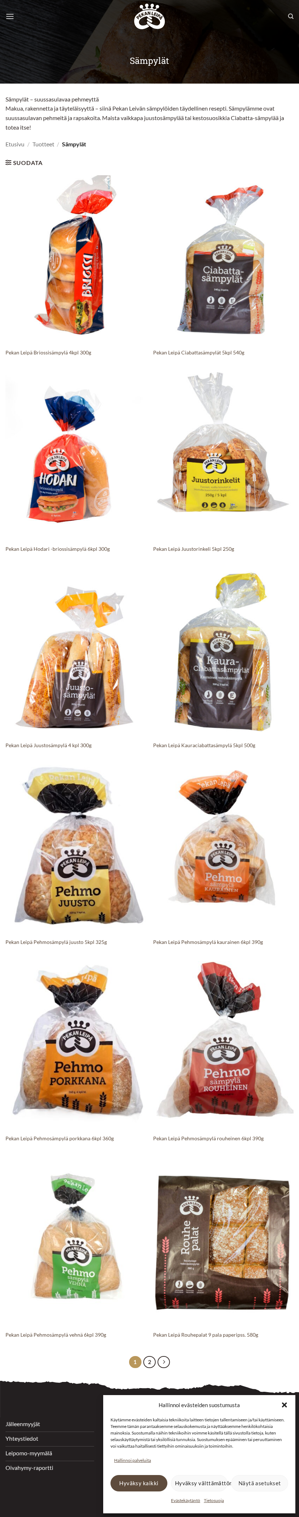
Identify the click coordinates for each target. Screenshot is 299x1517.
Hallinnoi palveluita (132, 1460)
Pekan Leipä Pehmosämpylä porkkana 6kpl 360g (59, 1138)
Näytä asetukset (259, 1483)
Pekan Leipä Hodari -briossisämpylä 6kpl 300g (57, 549)
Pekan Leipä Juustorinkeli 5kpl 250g (193, 549)
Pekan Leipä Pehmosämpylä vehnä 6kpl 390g (55, 1335)
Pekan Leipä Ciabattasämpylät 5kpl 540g (198, 352)
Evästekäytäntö (185, 1500)
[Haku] (291, 16)
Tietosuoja (214, 1500)
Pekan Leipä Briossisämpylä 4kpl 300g (48, 352)
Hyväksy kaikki (138, 1483)
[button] (284, 1405)
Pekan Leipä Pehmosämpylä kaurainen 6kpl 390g (208, 942)
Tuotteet (43, 144)
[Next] (164, 1362)
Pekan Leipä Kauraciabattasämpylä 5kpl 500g (204, 745)
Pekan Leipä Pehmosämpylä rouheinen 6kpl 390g (208, 1138)
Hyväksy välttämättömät (201, 1483)
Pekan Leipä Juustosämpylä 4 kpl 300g (48, 745)
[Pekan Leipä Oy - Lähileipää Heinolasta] (149, 16)
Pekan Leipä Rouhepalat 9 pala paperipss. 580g (205, 1335)
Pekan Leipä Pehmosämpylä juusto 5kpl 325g (56, 942)
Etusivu (14, 144)
